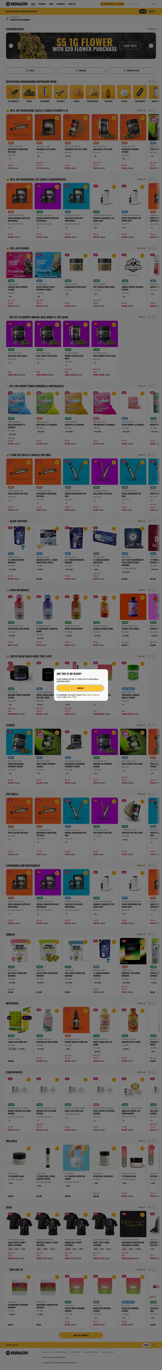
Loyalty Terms (71, 697)
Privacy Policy (86, 695)
